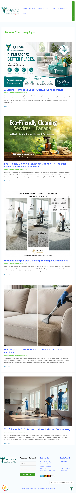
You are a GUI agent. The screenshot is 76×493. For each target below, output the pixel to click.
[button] (73, 11)
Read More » (7, 106)
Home (25, 8)
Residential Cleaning (45, 462)
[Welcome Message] (71, 488)
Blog (24, 13)
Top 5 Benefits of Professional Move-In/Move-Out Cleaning (37, 429)
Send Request (27, 474)
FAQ (47, 8)
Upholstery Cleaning (45, 466)
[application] (34, 8)
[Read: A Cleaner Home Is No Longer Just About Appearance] (38, 64)
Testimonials (40, 8)
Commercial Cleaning (45, 464)
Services (31, 8)
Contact (53, 8)
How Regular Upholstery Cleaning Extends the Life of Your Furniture (36, 351)
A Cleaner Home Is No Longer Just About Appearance (33, 89)
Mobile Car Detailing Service (47, 470)
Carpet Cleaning (44, 468)
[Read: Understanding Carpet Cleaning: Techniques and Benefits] (38, 224)
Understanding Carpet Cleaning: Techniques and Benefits (36, 260)
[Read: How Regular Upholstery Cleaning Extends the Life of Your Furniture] (38, 315)
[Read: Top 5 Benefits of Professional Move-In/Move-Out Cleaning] (38, 401)
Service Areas (61, 8)
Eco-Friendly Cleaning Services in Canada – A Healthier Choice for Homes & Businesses (35, 165)
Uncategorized (19, 92)
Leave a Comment (9, 92)
